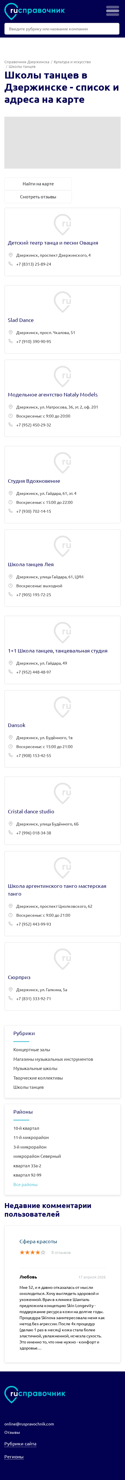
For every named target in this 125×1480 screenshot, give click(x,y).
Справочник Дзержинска (26, 61)
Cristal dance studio (62, 810)
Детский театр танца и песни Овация (62, 242)
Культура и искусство (72, 61)
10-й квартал (26, 1128)
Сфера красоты (38, 1241)
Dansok (62, 729)
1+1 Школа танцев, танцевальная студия (62, 650)
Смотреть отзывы (38, 196)
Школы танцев (28, 1087)
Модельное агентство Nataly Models (62, 398)
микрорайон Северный (37, 1156)
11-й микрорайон (31, 1137)
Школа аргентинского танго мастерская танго (62, 893)
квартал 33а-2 (27, 1165)
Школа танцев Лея (62, 568)
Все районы (25, 1184)
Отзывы (12, 1432)
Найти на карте (38, 183)
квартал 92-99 (27, 1174)
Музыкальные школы (35, 1068)
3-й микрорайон (30, 1146)
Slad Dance (62, 319)
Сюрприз (62, 976)
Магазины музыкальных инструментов (53, 1059)
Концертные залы (31, 1049)
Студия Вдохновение (62, 484)
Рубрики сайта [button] (20, 1443)
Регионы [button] (14, 1456)
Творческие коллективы (38, 1077)
